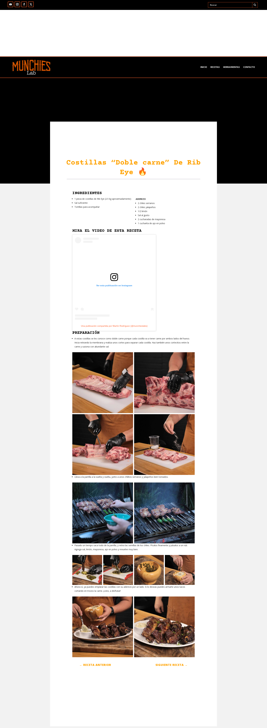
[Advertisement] (133, 33)
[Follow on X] (31, 4)
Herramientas (231, 67)
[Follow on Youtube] (10, 4)
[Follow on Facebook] (24, 4)
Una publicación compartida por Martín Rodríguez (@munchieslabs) (114, 326)
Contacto (249, 67)
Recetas (215, 67)
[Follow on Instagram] (17, 4)
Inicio (203, 67)
